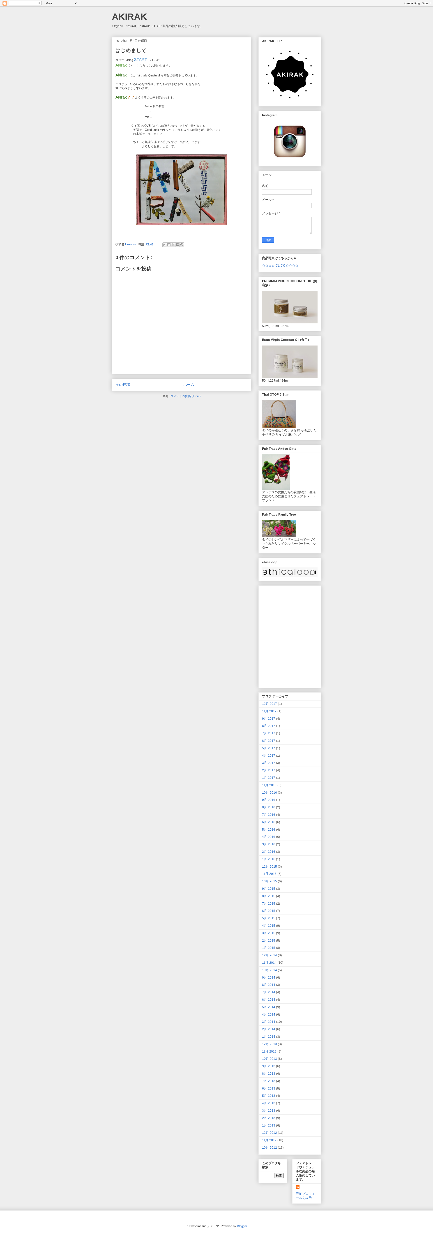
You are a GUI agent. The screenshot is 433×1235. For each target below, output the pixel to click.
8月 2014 (268, 984)
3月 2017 (268, 763)
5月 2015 (268, 918)
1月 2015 (268, 947)
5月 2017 (268, 748)
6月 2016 (268, 822)
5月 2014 (268, 1007)
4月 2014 (268, 1014)
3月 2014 (268, 1021)
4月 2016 (268, 837)
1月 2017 (268, 777)
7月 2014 (268, 992)
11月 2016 (269, 785)
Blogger (242, 1226)
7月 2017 (268, 733)
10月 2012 (269, 1147)
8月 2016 (268, 807)
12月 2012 (269, 1132)
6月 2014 (268, 999)
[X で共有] (173, 244)
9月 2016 (268, 800)
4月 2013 (268, 1103)
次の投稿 (122, 385)
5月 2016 (268, 829)
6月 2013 (268, 1088)
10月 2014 (269, 970)
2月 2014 (268, 1029)
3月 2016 (268, 844)
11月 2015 (269, 874)
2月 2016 (268, 851)
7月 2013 (268, 1081)
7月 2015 (268, 903)
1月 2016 (268, 859)
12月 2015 (269, 866)
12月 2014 (269, 955)
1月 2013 (268, 1125)
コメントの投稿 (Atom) (185, 396)
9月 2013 (268, 1066)
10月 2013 (269, 1058)
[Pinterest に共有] (182, 244)
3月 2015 (268, 933)
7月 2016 (268, 814)
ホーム (188, 385)
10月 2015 (269, 881)
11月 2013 (269, 1051)
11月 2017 (269, 711)
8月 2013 (268, 1073)
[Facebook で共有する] (177, 244)
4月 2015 (268, 925)
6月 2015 (268, 910)
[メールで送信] (164, 244)
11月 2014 (269, 962)
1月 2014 (268, 1036)
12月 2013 (269, 1044)
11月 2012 (269, 1140)
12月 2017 (269, 703)
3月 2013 (268, 1110)
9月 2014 (268, 977)
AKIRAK (129, 17)
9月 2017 (268, 718)
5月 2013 (268, 1095)
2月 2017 (268, 770)
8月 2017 (268, 726)
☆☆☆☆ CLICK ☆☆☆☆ (280, 265)
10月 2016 (269, 792)
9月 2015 (268, 888)
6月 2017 (268, 740)
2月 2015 (268, 940)
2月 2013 (268, 1118)
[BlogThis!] (169, 244)
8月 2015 (268, 896)
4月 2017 (268, 755)
